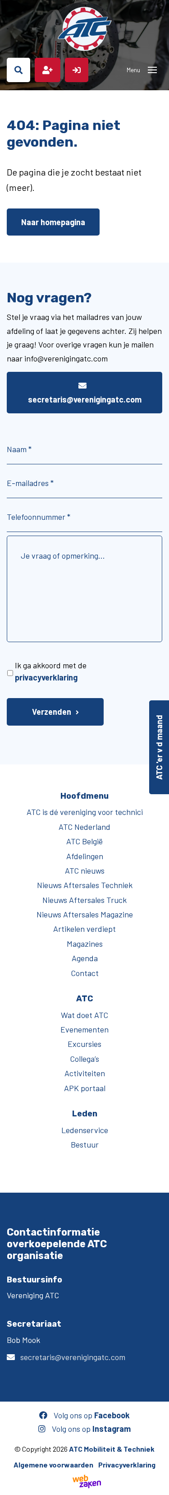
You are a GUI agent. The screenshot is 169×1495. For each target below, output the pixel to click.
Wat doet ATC (84, 1015)
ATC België (84, 841)
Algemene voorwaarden (53, 1464)
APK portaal (84, 1088)
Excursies (84, 1044)
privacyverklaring (46, 677)
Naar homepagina (53, 222)
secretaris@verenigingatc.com (85, 399)
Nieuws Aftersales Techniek (84, 885)
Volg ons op (91, 1415)
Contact (85, 973)
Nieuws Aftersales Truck (84, 900)
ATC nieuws (85, 870)
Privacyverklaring (126, 1464)
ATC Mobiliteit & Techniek (112, 1448)
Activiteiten (84, 1073)
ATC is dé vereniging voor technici (85, 812)
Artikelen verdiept (84, 929)
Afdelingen (84, 856)
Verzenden (51, 712)
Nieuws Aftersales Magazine (85, 914)
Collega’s (84, 1059)
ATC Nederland (84, 827)
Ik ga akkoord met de (51, 671)
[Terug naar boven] (157, 1483)
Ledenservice (84, 1130)
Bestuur (85, 1144)
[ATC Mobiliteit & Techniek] (84, 29)
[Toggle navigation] (152, 70)
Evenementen (84, 1029)
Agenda (85, 958)
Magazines (85, 944)
